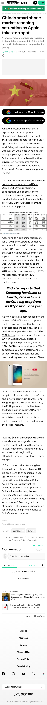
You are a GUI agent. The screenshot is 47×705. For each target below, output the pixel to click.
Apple (10, 252)
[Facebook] (3, 673)
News (4, 521)
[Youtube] (23, 673)
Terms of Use (23, 652)
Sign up (40, 546)
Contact (23, 638)
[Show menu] (2, 2)
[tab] (9, 565)
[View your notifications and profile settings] (42, 565)
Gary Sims (8, 52)
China (9, 524)
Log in (34, 546)
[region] (23, 581)
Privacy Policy (24, 659)
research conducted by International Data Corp (23, 184)
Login (42, 2)
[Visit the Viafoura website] (39, 616)
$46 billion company (23, 437)
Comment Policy (18, 540)
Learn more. (42, 13)
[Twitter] (33, 673)
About (23, 630)
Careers (23, 645)
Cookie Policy (23, 666)
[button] (23, 2)
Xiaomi (31, 252)
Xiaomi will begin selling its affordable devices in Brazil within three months (23, 456)
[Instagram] (13, 673)
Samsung (15, 524)
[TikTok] (43, 673)
